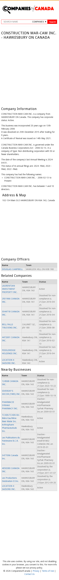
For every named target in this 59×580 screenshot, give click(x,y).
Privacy (36, 571)
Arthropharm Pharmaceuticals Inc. (9, 427)
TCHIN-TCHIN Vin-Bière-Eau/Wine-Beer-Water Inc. (11, 418)
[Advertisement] (29, 70)
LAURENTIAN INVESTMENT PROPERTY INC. (9, 289)
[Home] (28, 13)
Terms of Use (48, 571)
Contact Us (29, 574)
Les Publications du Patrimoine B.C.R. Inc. (11, 440)
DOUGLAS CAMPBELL (12, 269)
